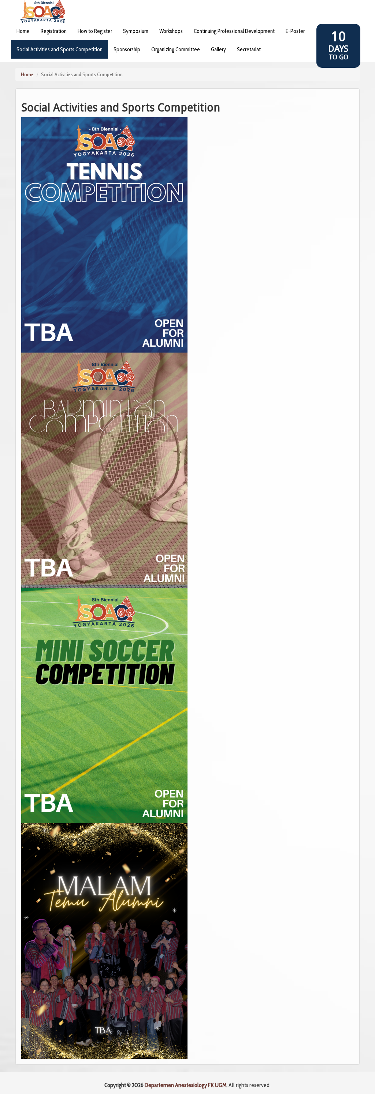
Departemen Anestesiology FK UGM (185, 1085)
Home (27, 74)
